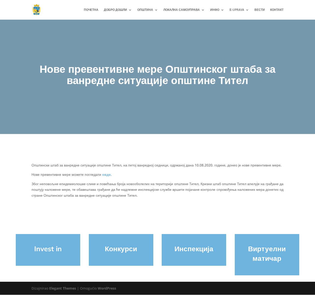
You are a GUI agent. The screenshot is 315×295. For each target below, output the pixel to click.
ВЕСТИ (259, 10)
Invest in (48, 248)
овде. (107, 174)
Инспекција (193, 248)
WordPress (107, 288)
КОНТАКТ (277, 10)
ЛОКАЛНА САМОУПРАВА (181, 10)
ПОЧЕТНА (91, 10)
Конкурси (121, 248)
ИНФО (214, 10)
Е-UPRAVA (237, 10)
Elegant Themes (62, 288)
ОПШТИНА (145, 10)
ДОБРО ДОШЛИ (115, 10)
